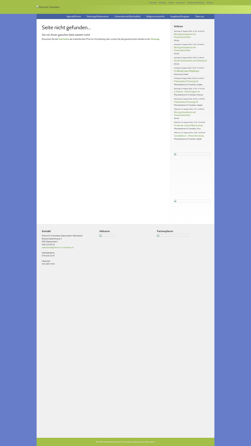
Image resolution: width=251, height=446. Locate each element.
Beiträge (162, 3)
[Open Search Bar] (211, 16)
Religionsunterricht (155, 16)
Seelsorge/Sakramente (98, 16)
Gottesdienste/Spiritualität (127, 16)
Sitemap (210, 3)
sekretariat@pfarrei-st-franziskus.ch (58, 247)
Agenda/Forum (74, 16)
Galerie (171, 3)
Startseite (153, 3)
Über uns (199, 16)
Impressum (180, 3)
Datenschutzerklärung (195, 3)
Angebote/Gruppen (179, 16)
